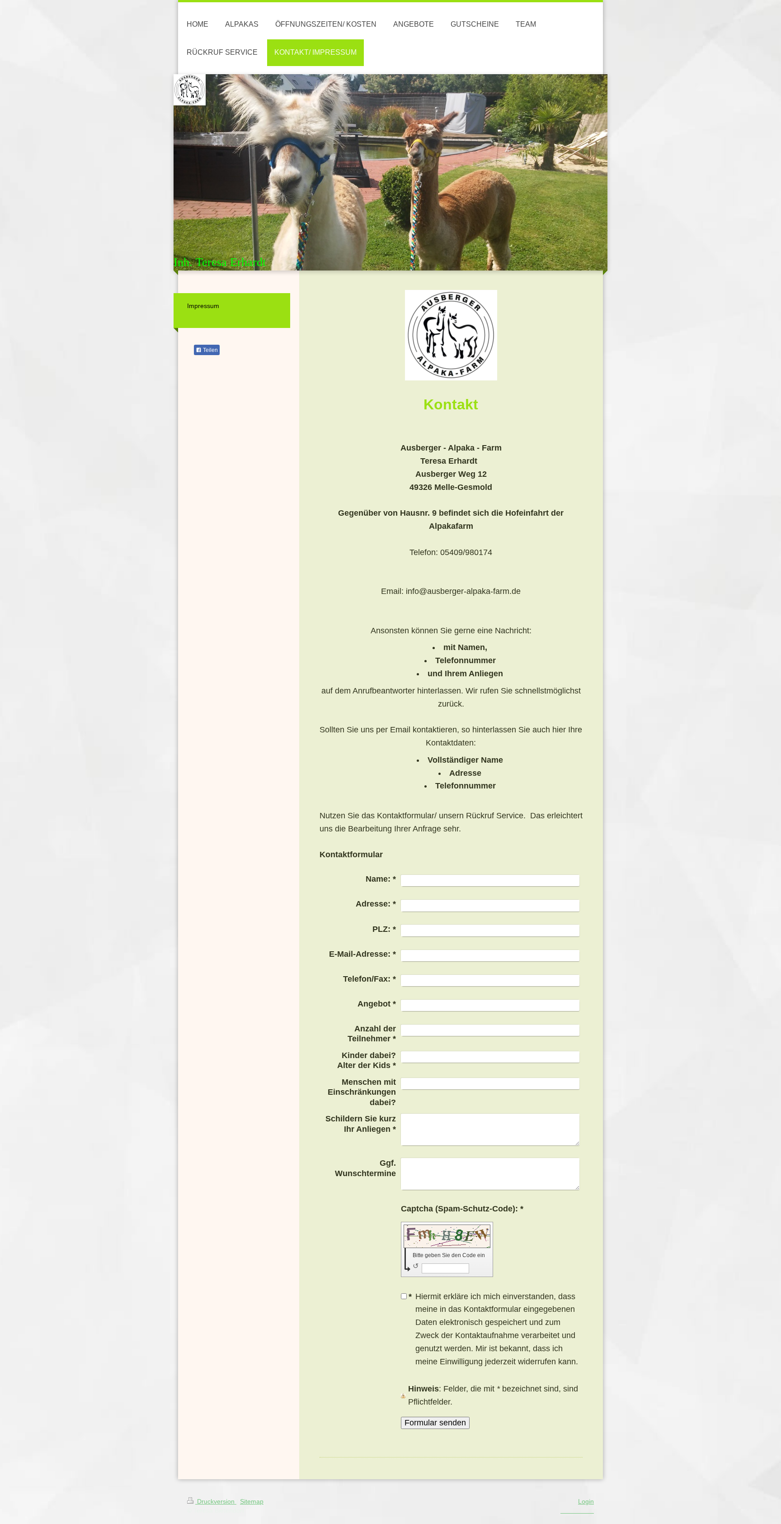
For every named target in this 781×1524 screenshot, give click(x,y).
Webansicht (580, 1511)
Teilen (210, 350)
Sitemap (251, 1501)
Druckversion (215, 1501)
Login (586, 1501)
